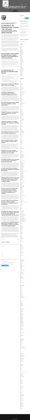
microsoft (21, 269)
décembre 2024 (21, 60)
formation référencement (22, 218)
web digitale (21, 403)
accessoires (5, 233)
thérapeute (21, 380)
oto (20, 284)
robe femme (21, 334)
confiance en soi (8, 234)
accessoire (21, 83)
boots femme (21, 126)
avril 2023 (21, 74)
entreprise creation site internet (23, 201)
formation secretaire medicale (23, 219)
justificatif (21, 245)
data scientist (21, 182)
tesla (20, 379)
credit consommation (22, 166)
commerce (21, 153)
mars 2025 (21, 58)
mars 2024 (21, 66)
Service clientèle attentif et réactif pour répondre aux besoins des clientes (9, 64)
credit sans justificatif (22, 177)
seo (20, 349)
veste (20, 391)
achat (20, 85)
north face (21, 281)
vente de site (21, 390)
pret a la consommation (22, 308)
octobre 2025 (21, 53)
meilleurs (21, 267)
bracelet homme (21, 134)
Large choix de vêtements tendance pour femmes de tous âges (8, 59)
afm (20, 90)
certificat (21, 141)
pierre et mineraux (22, 296)
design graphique (22, 185)
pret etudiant (21, 316)
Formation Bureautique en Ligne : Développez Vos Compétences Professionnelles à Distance (23, 32)
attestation (21, 104)
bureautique (21, 136)
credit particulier (21, 173)
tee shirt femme (21, 374)
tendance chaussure (22, 376)
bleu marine (21, 122)
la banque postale (22, 247)
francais (21, 223)
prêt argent (21, 310)
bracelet (21, 133)
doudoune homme (22, 191)
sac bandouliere (21, 340)
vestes (20, 392)
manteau (21, 258)
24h (20, 80)
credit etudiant (21, 168)
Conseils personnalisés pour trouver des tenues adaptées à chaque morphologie (10, 61)
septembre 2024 (21, 62)
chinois (21, 145)
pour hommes (21, 305)
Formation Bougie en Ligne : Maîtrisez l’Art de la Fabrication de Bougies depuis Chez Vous (24, 26)
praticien (21, 306)
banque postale (21, 114)
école (20, 195)
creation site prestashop (22, 160)
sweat (20, 368)
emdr (20, 197)
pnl (20, 299)
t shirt (20, 369)
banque (21, 112)
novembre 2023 (21, 69)
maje (20, 257)
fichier (20, 208)
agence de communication (23, 91)
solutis (20, 366)
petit (20, 293)
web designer (21, 402)
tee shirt (21, 373)
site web (21, 357)
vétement (21, 393)
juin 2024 (21, 64)
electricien (21, 196)
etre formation (21, 204)
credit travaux (21, 178)
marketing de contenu (22, 259)
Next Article (18, 239)
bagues (21, 110)
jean (20, 242)
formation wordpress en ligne (23, 221)
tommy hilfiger (21, 383)
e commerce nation (22, 194)
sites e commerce (22, 359)
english (21, 199)
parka (20, 289)
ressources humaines (22, 332)
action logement (21, 87)
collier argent (21, 151)
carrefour (21, 139)
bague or (21, 109)
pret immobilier (21, 317)
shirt (20, 350)
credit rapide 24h (22, 175)
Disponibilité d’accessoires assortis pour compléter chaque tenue (9, 63)
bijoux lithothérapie (22, 119)
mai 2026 (21, 48)
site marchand (21, 356)
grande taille (21, 228)
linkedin (21, 253)
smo (20, 363)
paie (20, 287)
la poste (21, 248)
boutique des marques (22, 131)
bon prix (21, 124)
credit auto (21, 163)
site (20, 352)
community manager (22, 156)
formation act (21, 214)
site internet (21, 354)
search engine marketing (22, 346)
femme (21, 207)
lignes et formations (22, 252)
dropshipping (21, 192)
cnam (20, 146)
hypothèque (21, 233)
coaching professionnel (22, 148)
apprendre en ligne (22, 99)
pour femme (21, 303)
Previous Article (3, 239)
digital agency (21, 187)
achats (21, 86)
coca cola (21, 149)
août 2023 (21, 71)
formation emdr (21, 216)
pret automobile (21, 313)
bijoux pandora (21, 120)
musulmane (21, 277)
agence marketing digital (22, 92)
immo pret (21, 235)
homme (21, 231)
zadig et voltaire (21, 408)
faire (20, 206)
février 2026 (21, 50)
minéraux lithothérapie (22, 270)
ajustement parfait (12, 233)
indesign (21, 238)
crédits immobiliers (22, 179)
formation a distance (22, 213)
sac (20, 337)
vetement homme (22, 396)
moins (20, 274)
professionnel (21, 327)
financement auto (22, 211)
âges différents (8, 233)
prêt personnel (21, 321)
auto (20, 105)
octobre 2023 (21, 70)
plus (20, 298)
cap (20, 138)
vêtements (2, 237)
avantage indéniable (16, 233)
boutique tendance (22, 132)
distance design (21, 190)
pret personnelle (21, 322)
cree (20, 180)
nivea (20, 279)
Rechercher (22, 15)
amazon (21, 97)
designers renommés (7, 235)
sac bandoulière (21, 339)
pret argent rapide (22, 311)
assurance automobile (22, 103)
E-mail (2, 253)
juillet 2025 (21, 55)
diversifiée (11, 235)
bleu (20, 121)
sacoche (21, 342)
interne (21, 240)
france (20, 224)
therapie (21, 381)
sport (20, 367)
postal (20, 301)
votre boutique (21, 400)
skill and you (21, 361)
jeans (20, 243)
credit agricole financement (23, 162)
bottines (21, 129)
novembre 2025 (21, 52)
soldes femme (21, 364)
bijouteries (21, 117)
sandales (21, 345)
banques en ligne (22, 115)
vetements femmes (22, 398)
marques (21, 262)
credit (20, 161)
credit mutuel (21, 172)
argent (20, 100)
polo (20, 300)
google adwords (21, 226)
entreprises (21, 202)
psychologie (21, 328)
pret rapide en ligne (22, 323)
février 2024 (21, 67)
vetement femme (22, 395)
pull (20, 330)
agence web (21, 93)
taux (20, 371)
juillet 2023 (21, 72)
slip (20, 362)
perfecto (21, 291)
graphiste (21, 229)
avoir (20, 107)
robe (20, 333)
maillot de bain (21, 255)
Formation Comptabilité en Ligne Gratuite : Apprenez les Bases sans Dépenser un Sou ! (23, 35)
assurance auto (21, 102)
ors (20, 283)
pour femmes (21, 304)
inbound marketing (22, 237)
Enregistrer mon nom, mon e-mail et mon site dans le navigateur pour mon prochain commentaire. (10, 259)
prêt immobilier (21, 318)
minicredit (21, 271)
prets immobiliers (22, 325)
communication (21, 155)
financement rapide (22, 212)
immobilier (21, 236)
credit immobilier (22, 170)
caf (20, 137)
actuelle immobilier (22, 88)
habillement (21, 230)
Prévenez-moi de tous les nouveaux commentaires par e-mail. (8, 262)
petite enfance (21, 294)
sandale (21, 344)
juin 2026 (21, 47)
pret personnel (21, 320)
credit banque (21, 165)
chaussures (21, 143)
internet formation (22, 241)
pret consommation (22, 315)
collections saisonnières (4, 234)
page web (21, 286)
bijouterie (21, 116)
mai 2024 (21, 65)
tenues (21, 378)
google (21, 225)
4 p (20, 81)
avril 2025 (21, 57)
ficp (20, 209)
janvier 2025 (21, 59)
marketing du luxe (22, 260)
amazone (21, 98)
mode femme (21, 272)
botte (20, 127)
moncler (21, 275)
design (21, 184)
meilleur (21, 264)
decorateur (21, 183)
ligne (20, 250)
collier (20, 150)
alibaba (21, 95)
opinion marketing (22, 282)
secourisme (21, 347)
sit (20, 351)
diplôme (21, 189)
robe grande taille (22, 335)
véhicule (21, 388)
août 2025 (21, 54)
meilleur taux (21, 265)
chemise (21, 144)
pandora (21, 288)
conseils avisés (12, 234)
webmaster (21, 405)
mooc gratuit (21, 276)
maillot (21, 254)
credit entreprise (21, 167)
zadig (20, 407)
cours (20, 158)
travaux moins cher (22, 385)
